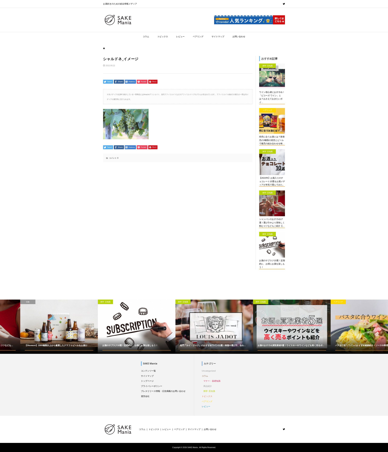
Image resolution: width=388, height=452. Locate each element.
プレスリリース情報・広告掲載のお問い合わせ (163, 391)
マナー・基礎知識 (211, 381)
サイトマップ (218, 36)
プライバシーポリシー (151, 386)
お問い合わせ (238, 36)
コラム (146, 36)
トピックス (162, 36)
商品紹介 (207, 386)
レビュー (180, 36)
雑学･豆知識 (209, 391)
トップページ (147, 381)
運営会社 (145, 396)
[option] (39, 327)
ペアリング (198, 36)
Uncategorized (209, 371)
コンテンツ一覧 (148, 371)
